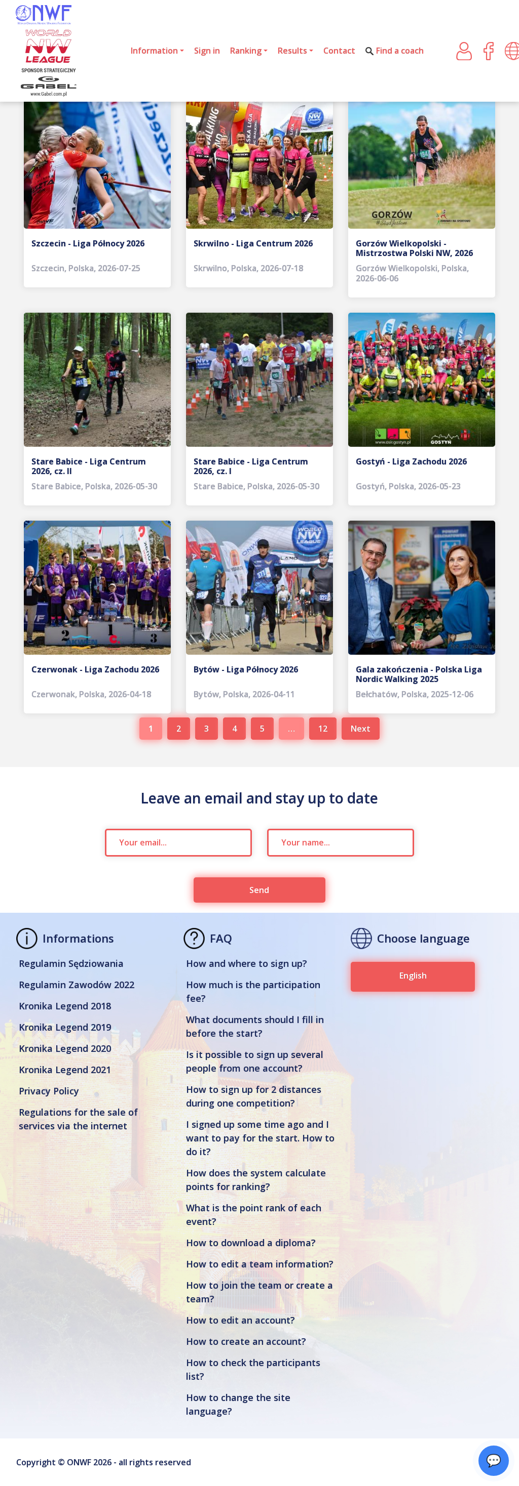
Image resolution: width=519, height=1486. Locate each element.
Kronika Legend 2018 (65, 1006)
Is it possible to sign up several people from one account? (254, 1061)
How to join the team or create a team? (259, 1292)
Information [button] (154, 50)
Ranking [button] (246, 50)
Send (259, 890)
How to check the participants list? (253, 1369)
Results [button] (292, 50)
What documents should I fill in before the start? (255, 1026)
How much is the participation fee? (253, 991)
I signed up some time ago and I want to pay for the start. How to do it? (260, 1138)
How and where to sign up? (246, 963)
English (413, 975)
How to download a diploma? (251, 1243)
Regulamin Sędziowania (71, 963)
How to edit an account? (240, 1320)
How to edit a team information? (259, 1264)
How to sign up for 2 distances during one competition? (253, 1096)
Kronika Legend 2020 (65, 1048)
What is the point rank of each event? (253, 1214)
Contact (339, 50)
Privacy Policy (49, 1091)
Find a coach (400, 50)
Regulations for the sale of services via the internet (78, 1119)
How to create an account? (246, 1341)
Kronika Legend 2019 (65, 1027)
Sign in (207, 50)
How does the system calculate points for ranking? (256, 1180)
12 (322, 728)
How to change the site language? (238, 1404)
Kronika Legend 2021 (65, 1070)
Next (360, 728)
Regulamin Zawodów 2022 (76, 985)
